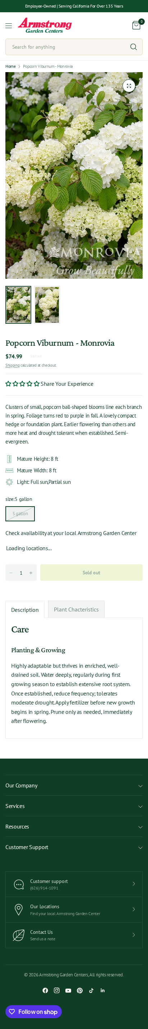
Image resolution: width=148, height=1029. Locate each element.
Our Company (21, 785)
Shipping (12, 365)
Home (10, 66)
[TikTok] (91, 990)
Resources (17, 826)
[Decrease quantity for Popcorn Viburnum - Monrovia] (11, 573)
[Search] (134, 47)
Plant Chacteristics (76, 609)
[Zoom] (128, 85)
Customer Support (26, 847)
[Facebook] (45, 990)
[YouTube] (68, 990)
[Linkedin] (102, 990)
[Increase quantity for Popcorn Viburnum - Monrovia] (31, 573)
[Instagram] (57, 990)
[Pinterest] (79, 990)
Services (14, 805)
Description (25, 609)
